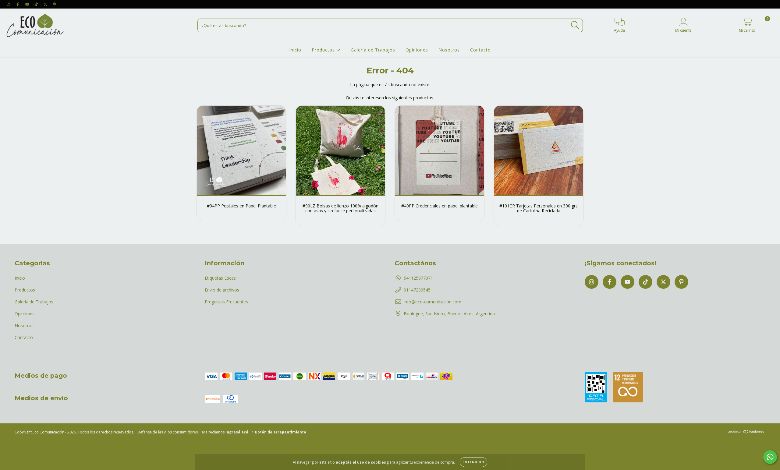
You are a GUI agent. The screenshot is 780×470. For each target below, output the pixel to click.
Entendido (473, 462)
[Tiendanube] (746, 432)
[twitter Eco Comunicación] (46, 4)
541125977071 (418, 278)
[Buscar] (575, 25)
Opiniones (417, 50)
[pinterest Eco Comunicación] (54, 4)
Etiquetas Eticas (220, 278)
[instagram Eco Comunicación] (9, 4)
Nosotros (449, 50)
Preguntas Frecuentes (226, 302)
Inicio (295, 50)
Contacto (480, 50)
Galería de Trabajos (373, 50)
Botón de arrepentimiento (280, 432)
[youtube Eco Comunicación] (27, 4)
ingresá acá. (237, 432)
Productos (324, 50)
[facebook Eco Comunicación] (18, 4)
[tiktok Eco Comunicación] (36, 4)
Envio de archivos (222, 290)
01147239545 (417, 290)
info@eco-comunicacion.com (432, 302)
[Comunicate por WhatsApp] (770, 457)
